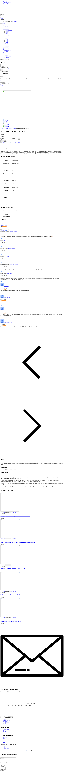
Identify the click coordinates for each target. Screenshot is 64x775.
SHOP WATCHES (6, 128)
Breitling (7, 31)
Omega (7, 39)
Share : (1, 145)
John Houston (9, 273)
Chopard (7, 34)
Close (1, 18)
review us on (3, 230)
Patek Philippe (8, 41)
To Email (2, 766)
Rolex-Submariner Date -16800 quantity (10, 138)
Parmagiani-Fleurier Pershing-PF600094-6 (11, 621)
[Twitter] (1, 146)
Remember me (5, 67)
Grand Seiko (8, 35)
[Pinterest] (2, 146)
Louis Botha (6, 286)
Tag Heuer (8, 43)
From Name (3, 767)
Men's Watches (13, 128)
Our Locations (3, 5)
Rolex (7, 42)
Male (35, 143)
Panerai (7, 40)
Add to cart (3, 140)
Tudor (7, 44)
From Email (2, 769)
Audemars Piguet (9, 30)
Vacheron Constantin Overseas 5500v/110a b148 (12, 568)
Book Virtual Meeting (6, 142)
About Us (5, 1)
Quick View (13, 512)
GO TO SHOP (15, 21)
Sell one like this (21, 142)
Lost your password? (4, 68)
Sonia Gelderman (11, 248)
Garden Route (8, 56)
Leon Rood (8, 256)
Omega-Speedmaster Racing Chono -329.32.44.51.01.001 (15, 516)
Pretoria (7, 57)
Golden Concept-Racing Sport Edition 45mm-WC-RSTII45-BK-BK (17, 542)
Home (1, 128)
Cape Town (8, 53)
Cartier (7, 33)
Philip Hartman (7, 297)
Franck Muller (14, 143)
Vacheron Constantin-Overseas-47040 (10, 595)
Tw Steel (7, 46)
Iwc (6, 38)
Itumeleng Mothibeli (14, 231)
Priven (5, 240)
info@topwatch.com (7, 706)
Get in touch (5, 3)
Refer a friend (14, 142)
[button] (32, 17)
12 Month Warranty (7, 2)
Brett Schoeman (7, 309)
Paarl (7, 55)
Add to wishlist (3, 141)
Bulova (7, 32)
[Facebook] (0, 146)
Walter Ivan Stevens (8, 322)
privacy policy (3, 79)
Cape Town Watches (14, 264)
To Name (2, 765)
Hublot (7, 37)
